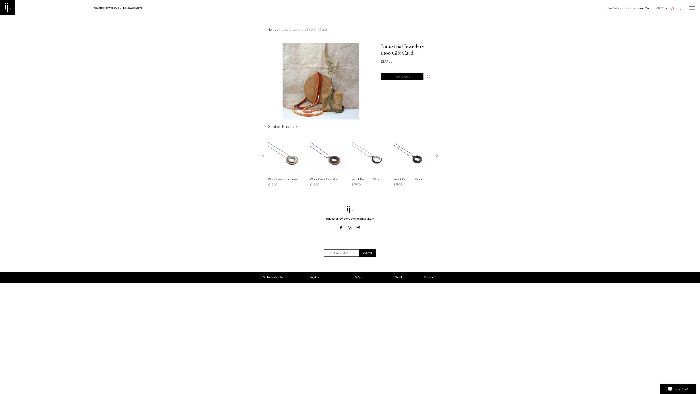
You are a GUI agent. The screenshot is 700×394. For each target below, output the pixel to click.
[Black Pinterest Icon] (358, 227)
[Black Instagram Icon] (349, 227)
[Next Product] (437, 155)
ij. (350, 208)
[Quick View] (287, 155)
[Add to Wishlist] (428, 76)
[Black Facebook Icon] (341, 227)
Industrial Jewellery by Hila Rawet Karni (117, 8)
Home (272, 30)
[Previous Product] (263, 155)
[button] (662, 8)
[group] (350, 163)
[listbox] (662, 8)
